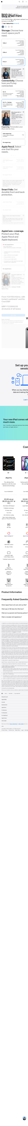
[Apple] (2, 693)
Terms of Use (11, 730)
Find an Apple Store (13, 723)
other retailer (21, 723)
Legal (22, 730)
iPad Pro (9, 478)
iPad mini (10, 693)
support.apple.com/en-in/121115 (8, 666)
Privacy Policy (4, 730)
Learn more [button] (15, 23)
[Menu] (26, 1)
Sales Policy (17, 730)
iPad (6, 693)
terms (14, 632)
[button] (19, 1)
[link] (24, 1118)
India (2, 726)
